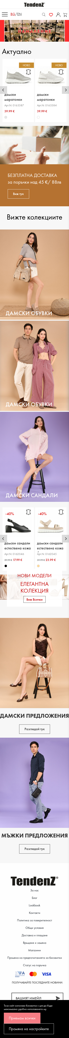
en (19, 14)
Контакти (34, 913)
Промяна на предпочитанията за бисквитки (34, 958)
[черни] (6, 566)
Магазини (34, 950)
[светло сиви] (6, 117)
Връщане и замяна (34, 943)
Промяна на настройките (29, 1028)
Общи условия (34, 928)
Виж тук (18, 194)
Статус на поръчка (34, 965)
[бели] (38, 117)
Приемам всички (22, 1018)
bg (13, 14)
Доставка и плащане (35, 935)
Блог (34, 898)
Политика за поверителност (34, 920)
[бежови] (38, 566)
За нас (34, 890)
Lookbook (34, 905)
